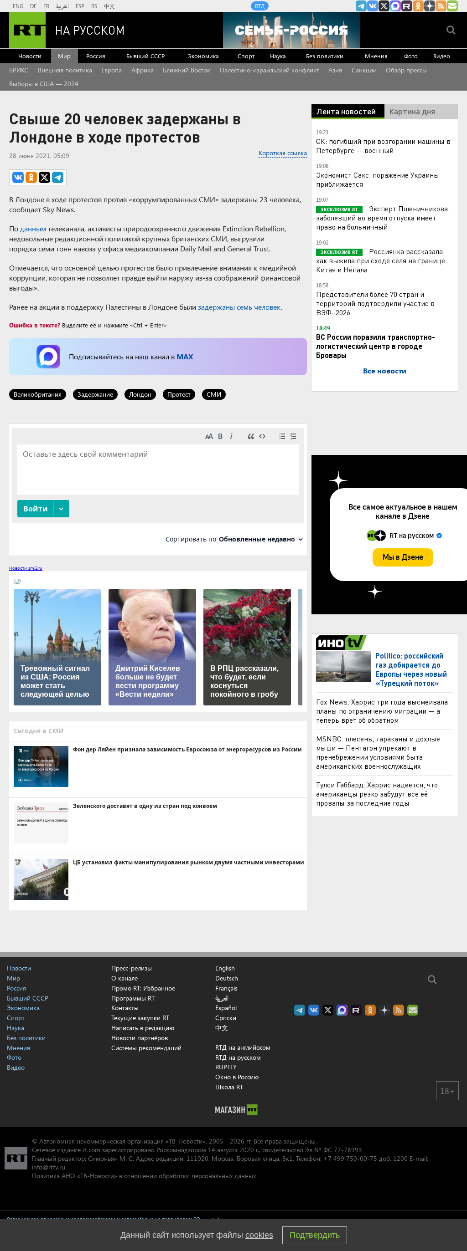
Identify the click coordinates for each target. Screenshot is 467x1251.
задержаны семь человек (239, 306)
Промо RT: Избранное (143, 988)
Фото (411, 56)
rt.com (91, 1149)
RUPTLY (226, 1066)
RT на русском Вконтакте (372, 5)
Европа (111, 70)
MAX (184, 356)
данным (33, 228)
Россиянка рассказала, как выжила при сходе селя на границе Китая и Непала (380, 260)
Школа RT (229, 1086)
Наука (278, 56)
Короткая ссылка (283, 152)
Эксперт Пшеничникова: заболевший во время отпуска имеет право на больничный (383, 217)
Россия (95, 56)
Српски (225, 1018)
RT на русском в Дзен (429, 5)
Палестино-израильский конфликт (269, 70)
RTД (260, 6)
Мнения (376, 56)
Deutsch (226, 978)
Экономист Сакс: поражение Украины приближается (377, 179)
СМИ (214, 394)
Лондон (140, 394)
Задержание (95, 394)
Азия (335, 70)
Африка (142, 70)
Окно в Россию (237, 1076)
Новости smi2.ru (25, 568)
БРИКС (18, 70)
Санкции (364, 70)
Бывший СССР (145, 56)
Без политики (324, 56)
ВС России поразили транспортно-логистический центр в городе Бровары (375, 346)
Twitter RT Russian (384, 5)
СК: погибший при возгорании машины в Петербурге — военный (383, 145)
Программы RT (133, 998)
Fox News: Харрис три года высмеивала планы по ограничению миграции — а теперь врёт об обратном (382, 711)
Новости (30, 56)
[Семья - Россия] (291, 30)
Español (226, 1008)
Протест (179, 394)
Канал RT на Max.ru (395, 5)
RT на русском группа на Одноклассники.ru (418, 5)
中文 (109, 6)
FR (46, 6)
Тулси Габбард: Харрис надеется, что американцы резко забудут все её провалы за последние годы (377, 793)
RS (94, 6)
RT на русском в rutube (406, 5)
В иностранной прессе (342, 642)
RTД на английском (242, 1047)
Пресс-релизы (131, 968)
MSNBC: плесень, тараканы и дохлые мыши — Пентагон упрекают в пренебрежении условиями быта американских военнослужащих (378, 752)
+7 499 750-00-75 (350, 1158)
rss (441, 5)
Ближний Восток (186, 70)
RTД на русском (238, 1057)
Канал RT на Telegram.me (361, 5)
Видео (441, 56)
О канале (124, 978)
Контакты (125, 1007)
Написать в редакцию (142, 1027)
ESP (80, 6)
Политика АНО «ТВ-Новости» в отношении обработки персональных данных (144, 1175)
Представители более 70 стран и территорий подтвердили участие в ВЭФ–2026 (375, 303)
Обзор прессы (406, 70)
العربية (62, 6)
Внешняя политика (65, 70)
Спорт (246, 56)
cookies (259, 1235)
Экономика (203, 56)
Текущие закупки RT (140, 1017)
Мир (64, 56)
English (225, 968)
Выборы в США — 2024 (43, 83)
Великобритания (38, 394)
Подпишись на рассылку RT (452, 5)
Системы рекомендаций (146, 1047)
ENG (18, 6)
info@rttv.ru (48, 1167)
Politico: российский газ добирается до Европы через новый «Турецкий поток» (411, 669)
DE (33, 6)
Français (226, 988)
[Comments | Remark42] (158, 489)
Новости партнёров (139, 1037)
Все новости (384, 370)
